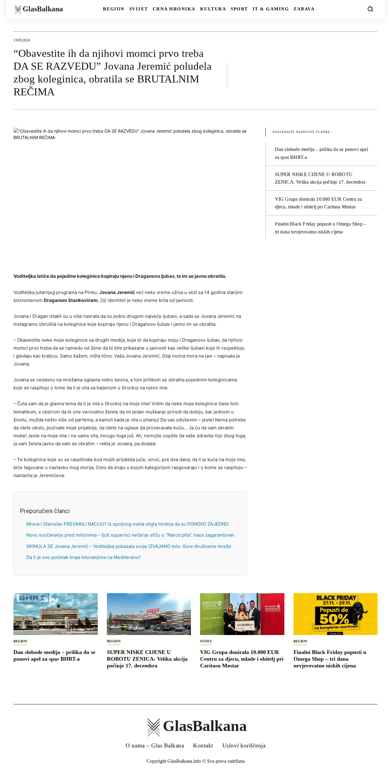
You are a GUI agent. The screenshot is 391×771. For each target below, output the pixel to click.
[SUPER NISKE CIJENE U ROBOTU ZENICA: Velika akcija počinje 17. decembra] (149, 614)
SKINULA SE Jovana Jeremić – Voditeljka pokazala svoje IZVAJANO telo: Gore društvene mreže (128, 546)
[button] (370, 9)
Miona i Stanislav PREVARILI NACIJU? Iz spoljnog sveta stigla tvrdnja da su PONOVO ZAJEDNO (127, 524)
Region (20, 641)
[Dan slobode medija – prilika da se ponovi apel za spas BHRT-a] (55, 614)
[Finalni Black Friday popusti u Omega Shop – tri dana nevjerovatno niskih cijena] (336, 614)
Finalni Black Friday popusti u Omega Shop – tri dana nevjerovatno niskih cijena (330, 658)
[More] (371, 75)
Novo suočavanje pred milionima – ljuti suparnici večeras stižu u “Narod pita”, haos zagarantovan (130, 535)
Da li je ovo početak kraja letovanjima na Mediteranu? (83, 557)
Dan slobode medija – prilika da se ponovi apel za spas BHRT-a (54, 655)
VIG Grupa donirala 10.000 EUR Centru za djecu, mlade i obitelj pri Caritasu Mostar (241, 658)
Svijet (206, 641)
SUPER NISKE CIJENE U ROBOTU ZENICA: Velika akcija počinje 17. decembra (147, 658)
